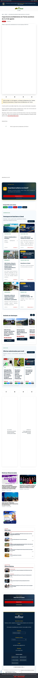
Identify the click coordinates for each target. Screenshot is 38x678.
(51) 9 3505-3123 (19, 650)
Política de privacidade (21, 676)
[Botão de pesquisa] (25, 639)
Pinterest (15, 207)
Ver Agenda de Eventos (19, 196)
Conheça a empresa (30, 247)
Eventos (4, 21)
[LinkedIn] (23, 97)
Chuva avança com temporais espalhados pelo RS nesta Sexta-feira (21, 570)
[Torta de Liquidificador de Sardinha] (7, 555)
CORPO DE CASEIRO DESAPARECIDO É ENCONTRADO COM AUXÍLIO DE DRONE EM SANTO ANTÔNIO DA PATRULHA (21, 544)
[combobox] (18, 640)
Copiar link (24, 207)
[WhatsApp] (32, 97)
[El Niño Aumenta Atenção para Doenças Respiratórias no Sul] (7, 581)
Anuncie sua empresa (19, 604)
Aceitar (15, 676)
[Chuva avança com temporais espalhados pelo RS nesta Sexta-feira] (7, 570)
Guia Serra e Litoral (25, 263)
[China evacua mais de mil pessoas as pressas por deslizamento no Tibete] (7, 576)
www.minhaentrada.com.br (13, 115)
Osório (10, 490)
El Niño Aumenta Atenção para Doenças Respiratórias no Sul (19, 580)
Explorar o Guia (31, 221)
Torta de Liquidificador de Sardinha (15, 555)
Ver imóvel (9, 340)
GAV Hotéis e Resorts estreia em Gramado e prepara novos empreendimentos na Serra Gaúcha (10, 266)
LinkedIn (19, 207)
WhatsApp (5, 207)
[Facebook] (6, 97)
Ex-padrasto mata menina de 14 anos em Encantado (18, 539)
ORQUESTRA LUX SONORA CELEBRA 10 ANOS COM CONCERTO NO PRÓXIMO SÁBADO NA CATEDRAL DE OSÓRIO (28, 486)
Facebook (10, 207)
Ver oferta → (11, 381)
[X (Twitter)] (14, 97)
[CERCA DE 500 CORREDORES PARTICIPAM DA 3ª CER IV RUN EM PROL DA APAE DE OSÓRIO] (10, 496)
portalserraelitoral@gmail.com (19, 645)
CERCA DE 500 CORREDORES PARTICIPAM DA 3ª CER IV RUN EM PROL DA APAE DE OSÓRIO (10, 504)
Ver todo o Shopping (31, 352)
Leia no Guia (15, 247)
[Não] (36, 675)
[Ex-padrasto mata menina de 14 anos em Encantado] (7, 539)
